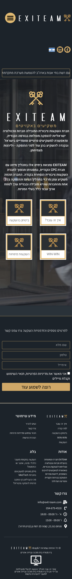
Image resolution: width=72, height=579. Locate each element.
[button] (10, 18)
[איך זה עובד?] (53, 208)
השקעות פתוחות (19, 254)
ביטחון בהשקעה (19, 220)
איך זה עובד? (53, 220)
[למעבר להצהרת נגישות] (36, 560)
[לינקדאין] (60, 49)
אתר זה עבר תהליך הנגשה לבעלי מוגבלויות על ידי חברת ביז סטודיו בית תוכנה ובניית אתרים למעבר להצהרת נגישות (36, 571)
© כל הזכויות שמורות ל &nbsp (46, 548)
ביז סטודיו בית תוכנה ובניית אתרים (36, 552)
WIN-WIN (53, 254)
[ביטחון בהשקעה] (19, 208)
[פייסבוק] (67, 49)
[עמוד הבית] (45, 17)
